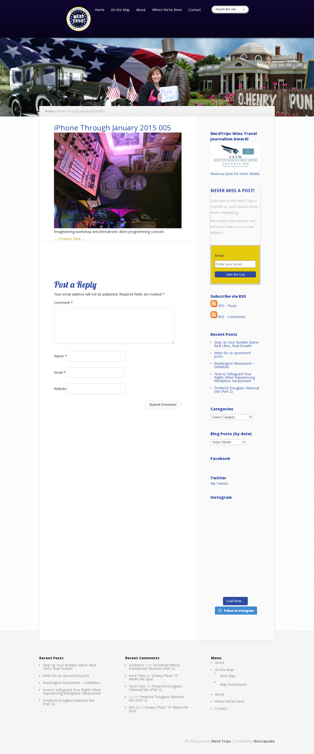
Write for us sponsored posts (232, 354)
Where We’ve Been (167, 10)
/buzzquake (264, 741)
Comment (63, 302)
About (141, 10)
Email (59, 372)
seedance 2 (138, 665)
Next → (79, 238)
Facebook (220, 458)
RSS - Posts (227, 305)
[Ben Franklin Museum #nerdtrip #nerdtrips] (235, 518)
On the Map (120, 10)
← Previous (63, 238)
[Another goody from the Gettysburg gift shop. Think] (235, 579)
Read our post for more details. (235, 173)
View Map (227, 675)
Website (60, 388)
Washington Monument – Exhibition (234, 365)
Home (100, 10)
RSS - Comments (231, 316)
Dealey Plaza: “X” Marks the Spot (153, 677)
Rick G (134, 707)
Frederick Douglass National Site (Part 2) (236, 390)
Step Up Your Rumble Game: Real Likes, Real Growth (236, 344)
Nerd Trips (137, 675)
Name (60, 356)
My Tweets (219, 483)
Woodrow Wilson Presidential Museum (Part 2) (154, 667)
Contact (194, 10)
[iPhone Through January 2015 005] (118, 227)
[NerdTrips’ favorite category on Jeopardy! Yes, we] (235, 549)
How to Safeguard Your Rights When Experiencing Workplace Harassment (234, 377)
